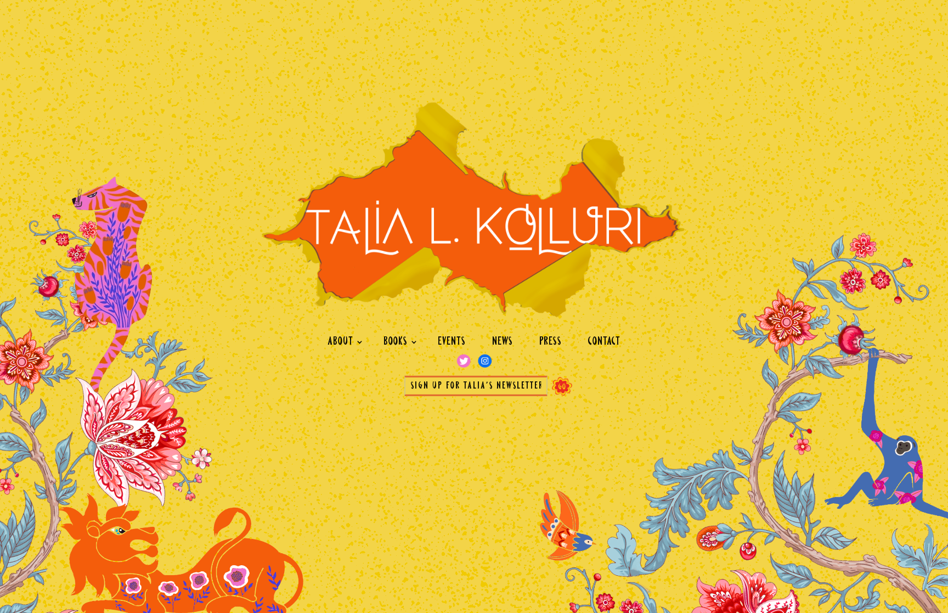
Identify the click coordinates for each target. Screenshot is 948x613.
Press (550, 342)
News (502, 342)
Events (452, 342)
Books (395, 342)
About (340, 342)
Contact (604, 342)
